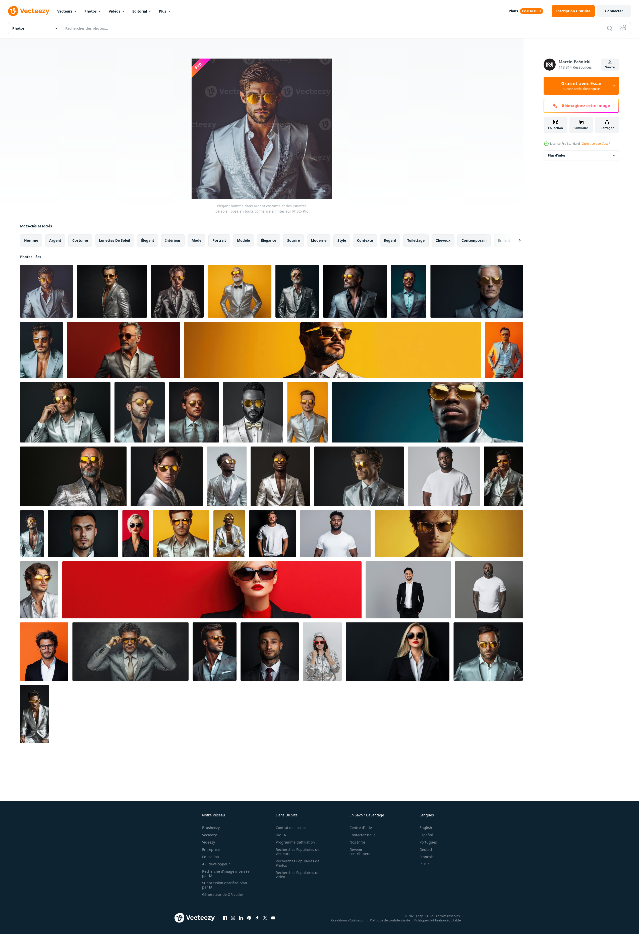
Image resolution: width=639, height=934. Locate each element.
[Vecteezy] (28, 11)
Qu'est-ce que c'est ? (596, 143)
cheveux (443, 240)
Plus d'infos (556, 155)
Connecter (614, 11)
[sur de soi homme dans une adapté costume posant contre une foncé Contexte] (270, 651)
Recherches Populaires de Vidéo (297, 874)
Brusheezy (211, 827)
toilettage (416, 240)
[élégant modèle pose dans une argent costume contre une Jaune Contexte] (229, 533)
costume (80, 240)
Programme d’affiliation (295, 842)
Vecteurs (64, 11)
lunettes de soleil (114, 240)
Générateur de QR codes (223, 894)
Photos (90, 11)
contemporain (474, 240)
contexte (365, 240)
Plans (513, 11)
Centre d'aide (361, 827)
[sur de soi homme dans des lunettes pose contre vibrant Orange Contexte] (44, 651)
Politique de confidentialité (390, 920)
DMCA (281, 834)
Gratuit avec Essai (581, 85)
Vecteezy (209, 834)
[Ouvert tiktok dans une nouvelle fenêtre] (257, 918)
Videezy (208, 842)
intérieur (173, 240)
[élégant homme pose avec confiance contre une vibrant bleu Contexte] (427, 412)
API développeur (216, 864)
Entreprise (211, 849)
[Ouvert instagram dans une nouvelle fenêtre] (233, 918)
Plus (162, 11)
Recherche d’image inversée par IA (226, 873)
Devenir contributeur (360, 851)
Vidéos (114, 11)
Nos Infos (358, 842)
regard (390, 240)
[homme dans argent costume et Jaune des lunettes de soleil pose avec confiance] (253, 412)
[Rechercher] (610, 28)
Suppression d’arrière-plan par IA (224, 885)
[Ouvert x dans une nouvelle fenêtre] (265, 918)
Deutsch (426, 849)
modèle (243, 240)
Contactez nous (362, 834)
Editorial (139, 11)
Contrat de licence (291, 827)
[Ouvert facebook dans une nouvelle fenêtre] (225, 918)
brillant (504, 240)
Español (426, 834)
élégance (268, 240)
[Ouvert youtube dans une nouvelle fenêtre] (273, 918)
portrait (219, 240)
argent (55, 240)
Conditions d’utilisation (348, 920)
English (426, 827)
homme (31, 240)
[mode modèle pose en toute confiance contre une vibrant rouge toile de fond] (212, 589)
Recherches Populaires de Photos (297, 863)
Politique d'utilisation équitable (437, 920)
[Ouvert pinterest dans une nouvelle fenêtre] (249, 918)
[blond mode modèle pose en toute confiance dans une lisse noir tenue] (397, 651)
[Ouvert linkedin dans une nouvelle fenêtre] (241, 918)
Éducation (210, 856)
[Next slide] (515, 240)
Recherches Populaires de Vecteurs (297, 851)
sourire (293, 240)
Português (428, 842)
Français (427, 856)
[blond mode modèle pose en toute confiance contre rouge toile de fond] (135, 533)
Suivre (610, 67)
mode (196, 240)
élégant (147, 240)
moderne (318, 240)
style (341, 240)
